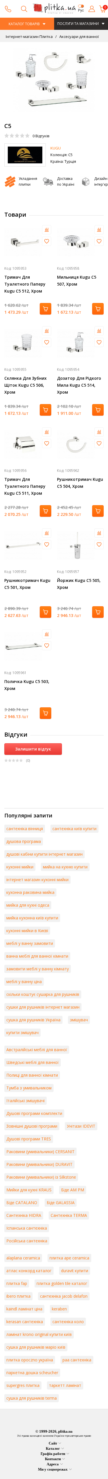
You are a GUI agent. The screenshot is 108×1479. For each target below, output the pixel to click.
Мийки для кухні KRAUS (29, 1190)
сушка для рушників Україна (33, 1019)
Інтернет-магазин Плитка (29, 36)
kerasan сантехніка (24, 1321)
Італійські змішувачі (25, 1100)
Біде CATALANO (21, 1202)
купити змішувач (22, 1032)
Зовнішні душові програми (31, 1126)
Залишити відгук (33, 749)
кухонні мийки (19, 867)
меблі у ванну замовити (29, 943)
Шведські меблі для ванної (32, 1062)
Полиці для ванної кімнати (32, 1075)
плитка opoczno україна (29, 1360)
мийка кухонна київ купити (32, 918)
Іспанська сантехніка (26, 1228)
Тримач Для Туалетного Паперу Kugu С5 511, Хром (25, 486)
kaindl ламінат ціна (24, 1309)
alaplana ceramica (23, 1258)
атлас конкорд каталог (29, 1270)
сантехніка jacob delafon (64, 1296)
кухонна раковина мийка (30, 892)
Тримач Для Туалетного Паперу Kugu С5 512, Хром (25, 284)
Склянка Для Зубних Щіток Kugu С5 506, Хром (25, 385)
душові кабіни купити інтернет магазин (44, 854)
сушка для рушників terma (31, 1398)
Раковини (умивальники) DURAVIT (39, 1164)
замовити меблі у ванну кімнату (37, 969)
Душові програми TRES (28, 1139)
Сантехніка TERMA (69, 1215)
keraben (59, 1309)
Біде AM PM (72, 1190)
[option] (54, 80)
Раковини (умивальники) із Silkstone (41, 1177)
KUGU (55, 148)
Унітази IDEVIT (81, 1126)
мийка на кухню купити (65, 867)
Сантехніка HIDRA (23, 1215)
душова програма (23, 841)
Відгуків (41, 135)
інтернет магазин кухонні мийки (37, 879)
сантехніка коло (68, 1321)
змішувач (79, 1019)
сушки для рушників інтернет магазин (42, 1007)
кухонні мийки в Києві (27, 930)
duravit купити (74, 1270)
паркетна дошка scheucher (32, 1372)
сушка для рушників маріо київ (35, 1347)
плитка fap (16, 1283)
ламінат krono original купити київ (39, 1334)
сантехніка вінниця (24, 828)
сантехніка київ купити (74, 828)
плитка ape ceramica (69, 1258)
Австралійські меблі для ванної (36, 1049)
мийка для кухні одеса (27, 905)
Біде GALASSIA (61, 1202)
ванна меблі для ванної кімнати (37, 956)
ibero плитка (18, 1296)
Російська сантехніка (26, 1241)
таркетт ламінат (65, 1385)
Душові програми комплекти (34, 1113)
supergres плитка (22, 1385)
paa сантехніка (76, 1360)
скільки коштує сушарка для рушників (42, 994)
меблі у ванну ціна (24, 981)
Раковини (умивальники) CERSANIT (40, 1151)
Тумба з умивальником (29, 1088)
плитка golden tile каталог (62, 1283)
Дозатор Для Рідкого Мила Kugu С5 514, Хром (79, 385)
